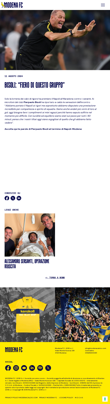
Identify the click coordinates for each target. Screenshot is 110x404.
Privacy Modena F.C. (48, 397)
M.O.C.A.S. (79, 397)
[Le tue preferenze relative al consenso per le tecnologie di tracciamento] (105, 399)
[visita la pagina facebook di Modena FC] (8, 368)
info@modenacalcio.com (95, 348)
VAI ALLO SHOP (27, 315)
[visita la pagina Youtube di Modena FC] (24, 368)
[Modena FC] (12, 5)
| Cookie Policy (66, 397)
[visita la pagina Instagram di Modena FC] (16, 368)
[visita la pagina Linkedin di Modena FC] (32, 368)
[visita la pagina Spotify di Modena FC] (40, 368)
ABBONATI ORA (82, 315)
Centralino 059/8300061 (91, 351)
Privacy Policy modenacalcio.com (21, 397)
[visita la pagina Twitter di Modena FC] (48, 368)
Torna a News (55, 277)
